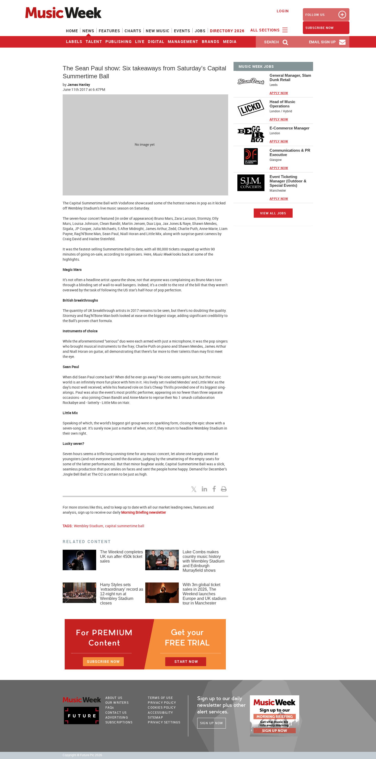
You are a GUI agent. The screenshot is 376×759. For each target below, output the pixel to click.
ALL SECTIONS (265, 29)
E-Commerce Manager (289, 128)
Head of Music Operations (282, 104)
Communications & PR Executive (290, 152)
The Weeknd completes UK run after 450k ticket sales (121, 556)
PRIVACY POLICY (162, 702)
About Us (114, 698)
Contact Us (116, 712)
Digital (156, 41)
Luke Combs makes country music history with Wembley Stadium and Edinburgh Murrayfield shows (203, 561)
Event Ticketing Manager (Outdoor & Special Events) (288, 181)
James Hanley (78, 84)
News (88, 30)
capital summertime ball (124, 525)
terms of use (160, 698)
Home (72, 30)
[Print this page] (224, 489)
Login (283, 10)
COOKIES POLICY (162, 707)
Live (140, 41)
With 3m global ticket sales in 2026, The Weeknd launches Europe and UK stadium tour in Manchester (204, 593)
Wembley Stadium (88, 525)
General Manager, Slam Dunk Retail (290, 77)
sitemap (155, 717)
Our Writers (117, 702)
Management (183, 41)
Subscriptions (119, 722)
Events (182, 30)
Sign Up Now (211, 723)
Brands (211, 41)
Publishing (118, 41)
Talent (94, 41)
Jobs (200, 30)
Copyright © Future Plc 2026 (82, 755)
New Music (158, 30)
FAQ (109, 707)
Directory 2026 (227, 30)
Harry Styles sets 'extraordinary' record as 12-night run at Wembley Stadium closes (121, 593)
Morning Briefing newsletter (143, 512)
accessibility (160, 712)
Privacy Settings (164, 722)
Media (230, 41)
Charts (133, 30)
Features (109, 30)
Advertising (116, 717)
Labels (74, 41)
